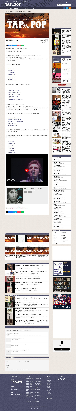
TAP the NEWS (60, 180)
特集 (11, 8)
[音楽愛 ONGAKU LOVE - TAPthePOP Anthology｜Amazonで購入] (62, 268)
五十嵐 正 (55, 232)
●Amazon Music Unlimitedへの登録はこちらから (15, 207)
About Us (60, 2)
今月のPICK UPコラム (58, 157)
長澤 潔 (55, 237)
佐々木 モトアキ (65, 234)
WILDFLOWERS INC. (34, 406)
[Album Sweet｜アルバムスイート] (62, 284)
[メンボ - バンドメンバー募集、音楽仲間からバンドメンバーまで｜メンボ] (62, 301)
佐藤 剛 (55, 235)
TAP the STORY (58, 177)
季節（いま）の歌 (58, 208)
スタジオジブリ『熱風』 (60, 216)
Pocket (19, 45)
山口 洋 (63, 238)
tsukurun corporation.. (41, 408)
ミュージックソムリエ (59, 224)
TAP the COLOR (58, 168)
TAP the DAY (58, 194)
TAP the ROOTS (11, 11)
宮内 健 (55, 238)
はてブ (15, 45)
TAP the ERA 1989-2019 (59, 191)
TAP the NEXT (59, 160)
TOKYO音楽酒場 (59, 213)
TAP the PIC (59, 227)
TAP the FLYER (59, 199)
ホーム (7, 8)
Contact (69, 2)
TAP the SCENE (59, 166)
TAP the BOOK (60, 202)
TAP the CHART (59, 196)
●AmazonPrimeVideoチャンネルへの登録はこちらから (17, 208)
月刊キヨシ (59, 182)
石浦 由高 (43, 42)
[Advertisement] (27, 223)
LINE (23, 45)
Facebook (10, 45)
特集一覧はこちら (62, 84)
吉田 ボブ (55, 240)
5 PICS (60, 188)
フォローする (62, 349)
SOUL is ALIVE (58, 219)
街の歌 (59, 205)
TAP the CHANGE (59, 163)
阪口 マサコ (56, 234)
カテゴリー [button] (27, 8)
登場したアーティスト (19, 8)
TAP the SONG (60, 174)
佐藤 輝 (63, 235)
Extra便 (59, 185)
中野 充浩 (64, 237)
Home (6, 11)
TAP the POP (56, 243)
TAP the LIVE (58, 210)
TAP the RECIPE (57, 222)
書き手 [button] (34, 8)
